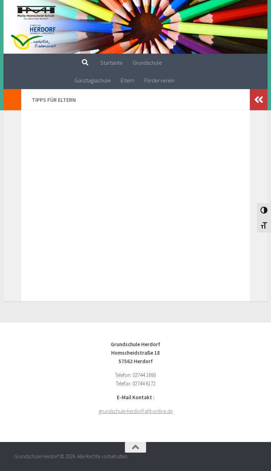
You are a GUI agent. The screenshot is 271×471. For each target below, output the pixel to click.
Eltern (127, 80)
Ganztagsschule (92, 80)
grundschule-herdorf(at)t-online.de (135, 411)
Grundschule (147, 62)
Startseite (111, 62)
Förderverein (159, 80)
